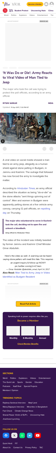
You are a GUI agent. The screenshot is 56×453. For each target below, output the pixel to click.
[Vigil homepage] (16, 5)
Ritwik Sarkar (10, 103)
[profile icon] (51, 4)
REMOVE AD (44, 21)
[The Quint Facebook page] (6, 436)
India (50, 103)
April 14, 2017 (44, 269)
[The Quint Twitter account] (14, 436)
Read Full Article (28, 304)
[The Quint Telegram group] (29, 436)
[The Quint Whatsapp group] (22, 436)
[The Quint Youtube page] (37, 436)
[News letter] (46, 4)
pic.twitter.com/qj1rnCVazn (28, 266)
